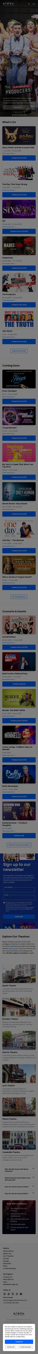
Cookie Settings (25, 1347)
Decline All (10, 1347)
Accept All (19, 1342)
